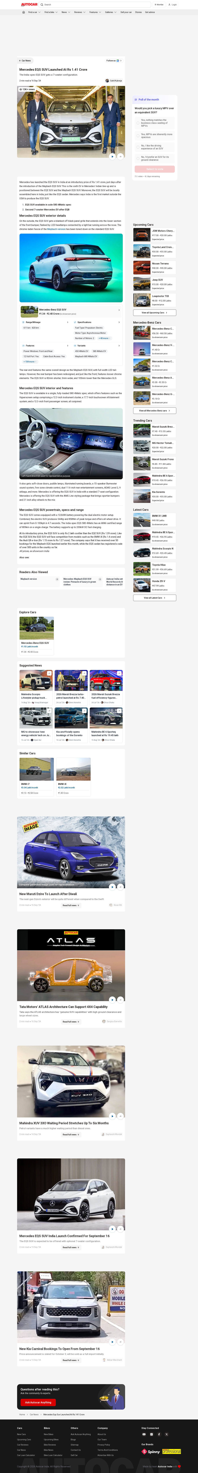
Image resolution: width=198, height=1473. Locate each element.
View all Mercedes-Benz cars (153, 411)
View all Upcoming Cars (153, 312)
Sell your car (126, 12)
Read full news (70, 905)
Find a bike (49, 12)
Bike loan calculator (53, 1455)
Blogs (73, 1439)
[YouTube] (144, 1434)
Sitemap (75, 1445)
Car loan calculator (26, 1455)
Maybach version (56, 229)
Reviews (78, 12)
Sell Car (74, 1455)
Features (94, 12)
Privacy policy (104, 1445)
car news (34, 1414)
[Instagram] (151, 1434)
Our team (102, 1439)
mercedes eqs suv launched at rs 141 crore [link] (64, 1414)
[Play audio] (112, 156)
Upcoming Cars (24, 1439)
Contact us (76, 1450)
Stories (138, 12)
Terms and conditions (108, 1450)
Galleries (109, 12)
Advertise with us (106, 1455)
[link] (141, 235)
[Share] (120, 156)
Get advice (150, 12)
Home (22, 1414)
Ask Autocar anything (81, 1434)
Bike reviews (50, 1445)
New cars (21, 1434)
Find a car (32, 12)
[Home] (23, 12)
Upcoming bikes (51, 1439)
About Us (102, 1434)
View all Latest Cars (153, 598)
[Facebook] (159, 1434)
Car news (21, 1450)
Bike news (48, 1450)
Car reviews (22, 1445)
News (64, 12)
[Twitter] (166, 1434)
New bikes (48, 1434)
